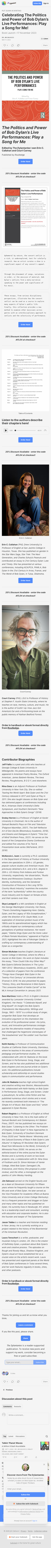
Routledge (13, 728)
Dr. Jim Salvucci (8, 37)
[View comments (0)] (12, 45)
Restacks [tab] (17, 1406)
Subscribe (37, 3)
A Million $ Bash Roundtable (13, 1446)
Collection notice (40, 1531)
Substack (13, 1543)
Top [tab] (4, 1436)
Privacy (23, 1531)
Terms (30, 1531)
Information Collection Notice (29, 1511)
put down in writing (11, 11)
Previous (9, 1390)
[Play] (5, 430)
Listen (45, 39)
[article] (25, 1450)
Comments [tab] (7, 1406)
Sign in (46, 3)
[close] (44, 1464)
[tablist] (12, 1406)
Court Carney (18, 1454)
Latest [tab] (10, 1436)
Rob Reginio (12, 1451)
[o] (45, 1446)
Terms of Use (37, 1509)
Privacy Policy (25, 1514)
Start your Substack (19, 1537)
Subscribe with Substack (27, 1503)
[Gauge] (45, 430)
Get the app (37, 1537)
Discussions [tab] (20, 1436)
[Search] (46, 1436)
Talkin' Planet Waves (12, 1443)
